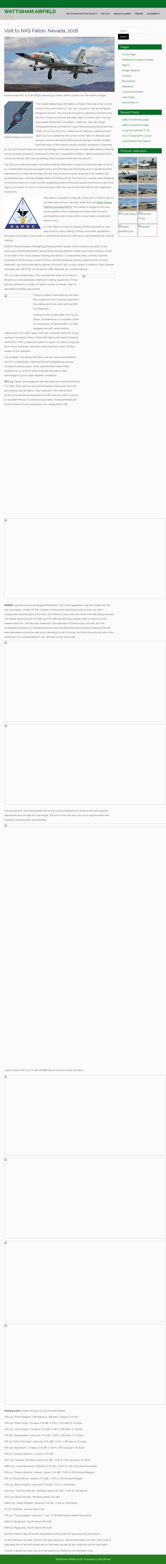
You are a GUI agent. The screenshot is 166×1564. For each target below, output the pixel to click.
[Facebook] (6, 4)
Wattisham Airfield (30, 11)
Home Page (129, 54)
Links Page (128, 97)
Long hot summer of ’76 (135, 130)
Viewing (139, 14)
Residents (127, 86)
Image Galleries (122, 14)
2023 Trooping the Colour (137, 135)
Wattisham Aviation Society (81, 14)
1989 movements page (135, 119)
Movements (153, 14)
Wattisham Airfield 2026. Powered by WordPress (83, 1559)
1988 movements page (135, 125)
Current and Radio (132, 91)
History (105, 14)
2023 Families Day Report (136, 141)
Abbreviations (130, 102)
